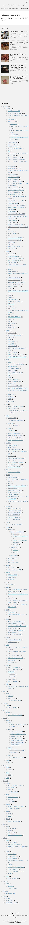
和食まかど (11, 244)
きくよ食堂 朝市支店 (13, 869)
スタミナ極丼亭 (14, 135)
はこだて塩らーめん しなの (15, 871)
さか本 (9, 362)
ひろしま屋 (11, 460)
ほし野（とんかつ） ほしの (15, 188)
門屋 (9, 375)
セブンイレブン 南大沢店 (14, 157)
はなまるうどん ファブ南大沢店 (16, 190)
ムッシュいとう (14, 752)
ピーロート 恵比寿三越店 (14, 640)
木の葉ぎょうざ (12, 370)
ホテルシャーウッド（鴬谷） (15, 438)
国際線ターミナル (14, 547)
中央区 (7, 665)
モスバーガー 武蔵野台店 (14, 386)
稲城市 (7, 330)
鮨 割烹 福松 (11, 579)
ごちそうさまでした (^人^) (14, 5)
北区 (7, 582)
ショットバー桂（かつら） (15, 284)
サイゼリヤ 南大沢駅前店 (14, 192)
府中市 (7, 360)
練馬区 (7, 470)
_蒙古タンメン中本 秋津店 (14, 510)
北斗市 (7, 840)
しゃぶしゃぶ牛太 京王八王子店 (16, 214)
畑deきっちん (11, 662)
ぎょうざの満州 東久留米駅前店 (16, 462)
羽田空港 (10, 529)
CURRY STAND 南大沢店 (14, 240)
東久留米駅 (11, 447)
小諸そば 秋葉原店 (12, 488)
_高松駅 (10, 770)
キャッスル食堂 (14, 425)
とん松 (9, 325)
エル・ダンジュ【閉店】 (14, 656)
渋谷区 (7, 637)
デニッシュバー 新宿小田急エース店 (17, 626)
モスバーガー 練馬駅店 (14, 472)
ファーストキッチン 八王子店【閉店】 (18, 161)
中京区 (9, 748)
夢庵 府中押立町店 (12, 366)
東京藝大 (10, 423)
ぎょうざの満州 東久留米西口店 (16, 458)
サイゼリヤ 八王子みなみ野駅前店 (16, 205)
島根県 (5, 691)
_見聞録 (10, 297)
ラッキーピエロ (12, 854)
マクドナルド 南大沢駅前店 (15, 181)
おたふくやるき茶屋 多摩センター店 (17, 651)
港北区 (9, 799)
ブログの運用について (11, 903)
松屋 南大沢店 (11, 119)
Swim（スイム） (12, 341)
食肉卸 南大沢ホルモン (14, 168)
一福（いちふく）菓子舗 (14, 844)
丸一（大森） (11, 560)
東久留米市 (8, 443)
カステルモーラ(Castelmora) (20, 536)
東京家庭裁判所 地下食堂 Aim (15, 406)
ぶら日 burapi (11, 397)
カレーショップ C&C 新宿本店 (16, 621)
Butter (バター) (12, 248)
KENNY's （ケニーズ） (14, 280)
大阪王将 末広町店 (12, 477)
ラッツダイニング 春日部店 (15, 715)
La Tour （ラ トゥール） (16, 738)
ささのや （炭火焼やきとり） (15, 435)
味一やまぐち (13, 888)
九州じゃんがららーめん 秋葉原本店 (17, 486)
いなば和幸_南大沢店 (13, 177)
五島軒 (9, 873)
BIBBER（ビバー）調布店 (14, 301)
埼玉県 (5, 710)
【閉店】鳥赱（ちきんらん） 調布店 (17, 264)
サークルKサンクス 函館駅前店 (16, 867)
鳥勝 (9, 321)
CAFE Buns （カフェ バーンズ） (16, 282)
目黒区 (7, 565)
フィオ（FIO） (12, 222)
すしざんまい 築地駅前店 (14, 667)
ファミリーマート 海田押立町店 (16, 364)
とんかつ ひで (11, 323)
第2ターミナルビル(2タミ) (17, 531)
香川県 (5, 765)
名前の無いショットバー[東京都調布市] (18, 273)
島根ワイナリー (12, 698)
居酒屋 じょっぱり (12, 558)
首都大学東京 (11, 242)
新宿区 (7, 619)
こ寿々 (9, 816)
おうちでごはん (10, 900)
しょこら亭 (11, 231)
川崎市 (7, 783)
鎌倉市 (7, 811)
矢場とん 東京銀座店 (13, 681)
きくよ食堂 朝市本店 (13, 856)
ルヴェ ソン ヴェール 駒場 (14, 569)
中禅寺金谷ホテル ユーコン (15, 835)
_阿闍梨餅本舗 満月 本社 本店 (18, 740)
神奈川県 (5, 781)
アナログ (10, 319)
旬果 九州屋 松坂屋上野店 (17, 420)
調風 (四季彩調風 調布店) (14, 317)
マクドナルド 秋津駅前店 (14, 512)
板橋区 (7, 587)
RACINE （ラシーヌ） (16, 726)
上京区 (9, 722)
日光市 (7, 826)
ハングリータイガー (13, 797)
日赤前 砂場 (11, 577)
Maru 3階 (12, 676)
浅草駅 (9, 428)
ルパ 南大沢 (11, 209)
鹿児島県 (5, 891)
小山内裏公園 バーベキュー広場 (16, 201)
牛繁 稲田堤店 (11, 787)
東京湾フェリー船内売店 (14, 821)
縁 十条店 (10, 584)
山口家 (9, 377)
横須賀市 (8, 819)
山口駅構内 (11, 886)
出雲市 (7, 694)
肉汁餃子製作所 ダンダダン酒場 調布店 (18, 291)
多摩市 (7, 645)
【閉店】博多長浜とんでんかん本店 (17, 357)
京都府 (5, 718)
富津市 (7, 705)
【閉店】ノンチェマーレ (14, 278)
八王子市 (8, 109)
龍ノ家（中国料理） (13, 379)
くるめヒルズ (11, 456)
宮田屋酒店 (11, 672)
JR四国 (7, 778)
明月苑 (9, 269)
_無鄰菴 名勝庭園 (14, 745)
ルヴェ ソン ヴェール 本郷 (14, 524)
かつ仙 (14, 552)
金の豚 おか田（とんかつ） (15, 194)
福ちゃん (12, 430)
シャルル (10, 235)
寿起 (9, 314)
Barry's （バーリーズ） (14, 286)
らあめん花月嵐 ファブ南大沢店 (16, 207)
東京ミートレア (12, 122)
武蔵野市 (8, 572)
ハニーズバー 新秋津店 (14, 517)
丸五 (9, 483)
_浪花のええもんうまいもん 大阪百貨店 (18, 501)
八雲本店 (10, 696)
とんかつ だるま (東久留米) (15, 467)
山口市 (7, 884)
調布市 (7, 251)
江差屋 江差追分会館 (13, 878)
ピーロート (16, 534)
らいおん (10, 288)
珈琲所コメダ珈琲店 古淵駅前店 (16, 806)
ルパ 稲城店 (11, 344)
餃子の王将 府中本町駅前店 (15, 373)
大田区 (7, 527)
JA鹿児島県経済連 (10, 893)
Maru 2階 (12, 674)
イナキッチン (11, 333)
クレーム (8, 898)
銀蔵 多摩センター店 (13, 660)
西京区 (9, 755)
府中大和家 (11, 401)
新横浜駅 (12, 801)
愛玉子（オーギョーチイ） (15, 433)
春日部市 (8, 713)
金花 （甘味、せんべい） (14, 449)
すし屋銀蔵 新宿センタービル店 (16, 624)
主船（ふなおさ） (12, 707)
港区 (7, 404)
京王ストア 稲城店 (12, 352)
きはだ (9, 762)
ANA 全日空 (13, 555)
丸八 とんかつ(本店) (13, 562)
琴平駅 (9, 775)
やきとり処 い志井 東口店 (14, 260)
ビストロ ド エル (12, 567)
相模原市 (8, 804)
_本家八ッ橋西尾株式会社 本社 (18, 734)
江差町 (7, 876)
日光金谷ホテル (12, 833)
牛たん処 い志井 (12, 262)
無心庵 (9, 814)
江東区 (7, 684)
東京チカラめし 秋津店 (14, 508)
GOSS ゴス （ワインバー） (15, 490)
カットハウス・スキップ (14, 669)
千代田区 (8, 475)
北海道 (5, 838)
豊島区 (7, 610)
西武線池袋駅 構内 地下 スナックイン (17, 614)
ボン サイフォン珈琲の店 (14, 519)
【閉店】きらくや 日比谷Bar (15, 258)
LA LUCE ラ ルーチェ (13, 368)
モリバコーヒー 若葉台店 (14, 335)
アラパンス (11, 304)
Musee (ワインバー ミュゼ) (17, 750)
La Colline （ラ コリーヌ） (17, 757)
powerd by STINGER (16, 922)
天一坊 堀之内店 (12, 211)
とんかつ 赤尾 (11, 612)
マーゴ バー (16, 545)
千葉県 (5, 703)
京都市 (7, 720)
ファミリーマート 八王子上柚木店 (16, 159)
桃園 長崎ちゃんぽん (13, 299)
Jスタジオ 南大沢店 (13, 203)
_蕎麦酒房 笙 (14, 792)
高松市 (7, 767)
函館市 (7, 852)
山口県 (5, 881)
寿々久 (9, 306)
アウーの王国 (11, 254)
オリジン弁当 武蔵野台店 (14, 381)
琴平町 (7, 773)
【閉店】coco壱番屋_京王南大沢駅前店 (18, 115)
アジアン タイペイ (12, 328)
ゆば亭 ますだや (12, 828)
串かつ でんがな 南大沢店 (14, 246)
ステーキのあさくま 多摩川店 (15, 785)
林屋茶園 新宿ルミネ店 (14, 632)
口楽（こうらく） (12, 144)
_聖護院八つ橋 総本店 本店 (17, 742)
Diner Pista (15, 550)
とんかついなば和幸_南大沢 (15, 148)
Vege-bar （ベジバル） (16, 736)
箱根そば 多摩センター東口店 (15, 658)
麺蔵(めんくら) (12, 271)
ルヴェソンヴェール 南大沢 (15, 113)
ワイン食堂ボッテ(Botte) (14, 464)
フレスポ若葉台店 (12, 346)
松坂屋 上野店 (12, 418)
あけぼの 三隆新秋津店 (14, 515)
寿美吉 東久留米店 (12, 445)
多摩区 (9, 789)
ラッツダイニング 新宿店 (14, 634)
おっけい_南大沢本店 (13, 146)
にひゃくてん (13, 124)
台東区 (7, 416)
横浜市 (7, 795)
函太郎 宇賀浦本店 (12, 858)
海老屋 (9, 830)
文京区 (7, 522)
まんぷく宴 (11, 337)
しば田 (9, 295)
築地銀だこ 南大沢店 (13, 179)
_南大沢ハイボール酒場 (14, 111)
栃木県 (5, 824)
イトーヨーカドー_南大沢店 (15, 238)
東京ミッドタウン (12, 408)
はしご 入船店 (11, 679)
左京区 (9, 729)
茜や (9, 151)
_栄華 (9, 399)
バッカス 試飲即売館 (15, 700)
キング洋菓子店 (12, 175)
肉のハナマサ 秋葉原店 (14, 492)
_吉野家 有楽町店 (12, 494)
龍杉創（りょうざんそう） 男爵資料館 (18, 846)
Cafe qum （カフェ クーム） (15, 440)
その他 (5, 896)
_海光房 (10, 865)
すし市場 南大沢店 (12, 220)
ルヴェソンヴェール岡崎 (16, 732)
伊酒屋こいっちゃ (12, 642)
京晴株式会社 (11, 166)
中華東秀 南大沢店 (12, 142)
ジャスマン (11, 383)
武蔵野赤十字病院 (12, 575)
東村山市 (8, 506)
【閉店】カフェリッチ (13, 256)
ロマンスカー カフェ (13, 628)
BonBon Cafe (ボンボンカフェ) (18, 724)
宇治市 (7, 760)
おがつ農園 (11, 394)
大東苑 (9, 339)
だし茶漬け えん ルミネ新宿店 (15, 630)
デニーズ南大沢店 (12, 233)
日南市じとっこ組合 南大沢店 (15, 225)
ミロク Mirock (11, 308)
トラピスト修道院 (12, 842)
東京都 (5, 106)
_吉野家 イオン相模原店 (14, 808)
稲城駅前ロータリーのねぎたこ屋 (16, 354)
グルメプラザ (11, 598)
